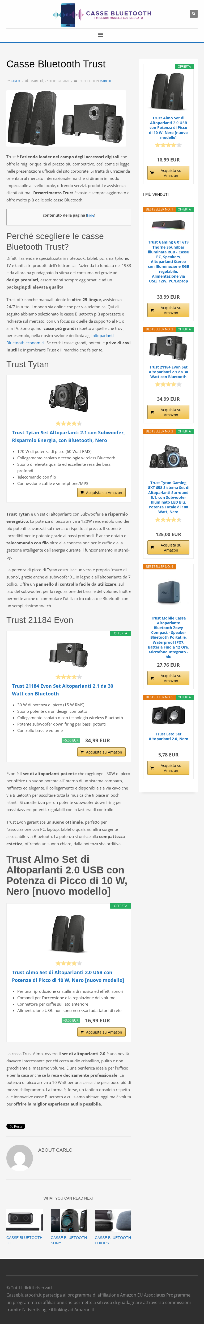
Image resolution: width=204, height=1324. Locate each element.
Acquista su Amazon (104, 492)
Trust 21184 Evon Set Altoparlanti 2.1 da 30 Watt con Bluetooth (62, 690)
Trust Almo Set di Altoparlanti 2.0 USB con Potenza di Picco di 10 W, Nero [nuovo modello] (68, 976)
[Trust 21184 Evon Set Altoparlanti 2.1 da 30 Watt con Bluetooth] (69, 654)
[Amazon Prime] (118, 740)
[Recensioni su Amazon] (69, 423)
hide (90, 215)
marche (106, 81)
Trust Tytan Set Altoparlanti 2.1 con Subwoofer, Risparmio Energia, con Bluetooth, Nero (68, 436)
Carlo (16, 81)
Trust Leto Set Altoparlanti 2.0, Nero (168, 736)
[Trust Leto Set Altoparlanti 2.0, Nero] (168, 715)
